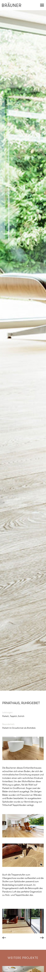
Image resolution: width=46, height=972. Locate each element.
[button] (7, 938)
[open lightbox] (23, 748)
